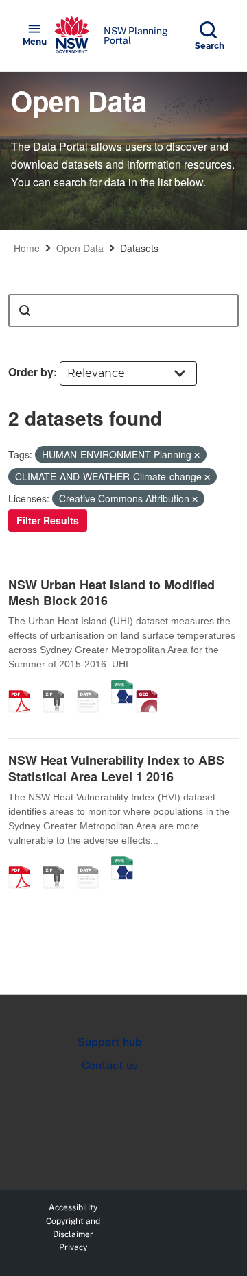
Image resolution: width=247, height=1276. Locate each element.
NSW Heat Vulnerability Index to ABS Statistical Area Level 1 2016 (116, 768)
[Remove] (197, 455)
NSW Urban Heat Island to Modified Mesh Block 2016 (111, 592)
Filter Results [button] (47, 520)
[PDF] (24, 687)
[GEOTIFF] (151, 687)
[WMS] (122, 687)
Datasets (139, 248)
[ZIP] (58, 687)
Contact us (110, 1065)
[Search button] (24, 310)
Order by (31, 372)
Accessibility (73, 1207)
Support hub (110, 1041)
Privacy (73, 1247)
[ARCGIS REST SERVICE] (92, 687)
